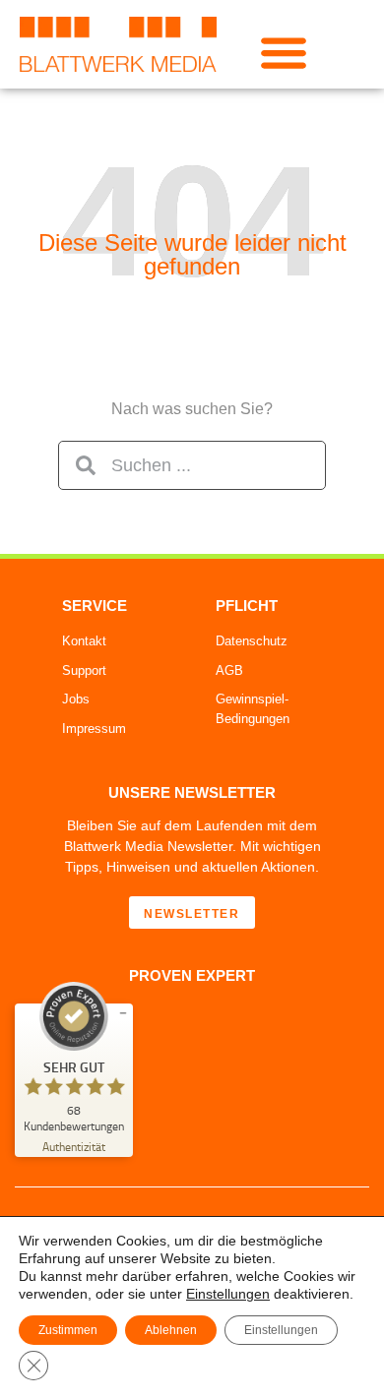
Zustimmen (67, 1330)
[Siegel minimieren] (123, 1013)
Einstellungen (228, 1294)
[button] (284, 52)
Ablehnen (171, 1330)
